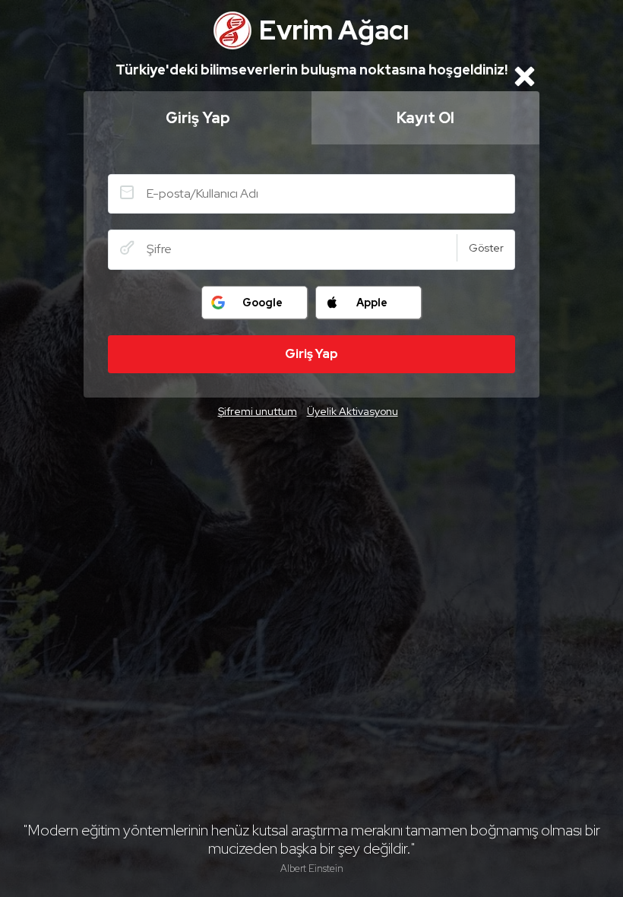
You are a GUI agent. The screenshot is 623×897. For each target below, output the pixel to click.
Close (524, 76)
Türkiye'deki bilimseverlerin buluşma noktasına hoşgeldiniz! (311, 69)
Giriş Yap (198, 118)
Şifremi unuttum (257, 411)
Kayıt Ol (425, 118)
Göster (486, 248)
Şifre (126, 247)
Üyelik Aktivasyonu (352, 411)
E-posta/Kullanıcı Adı (126, 192)
